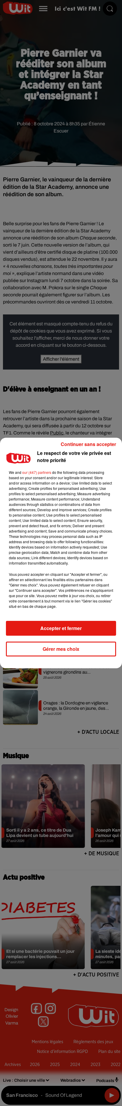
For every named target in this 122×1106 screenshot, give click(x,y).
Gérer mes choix (61, 648)
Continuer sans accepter (88, 444)
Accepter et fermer (61, 628)
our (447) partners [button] (36, 472)
